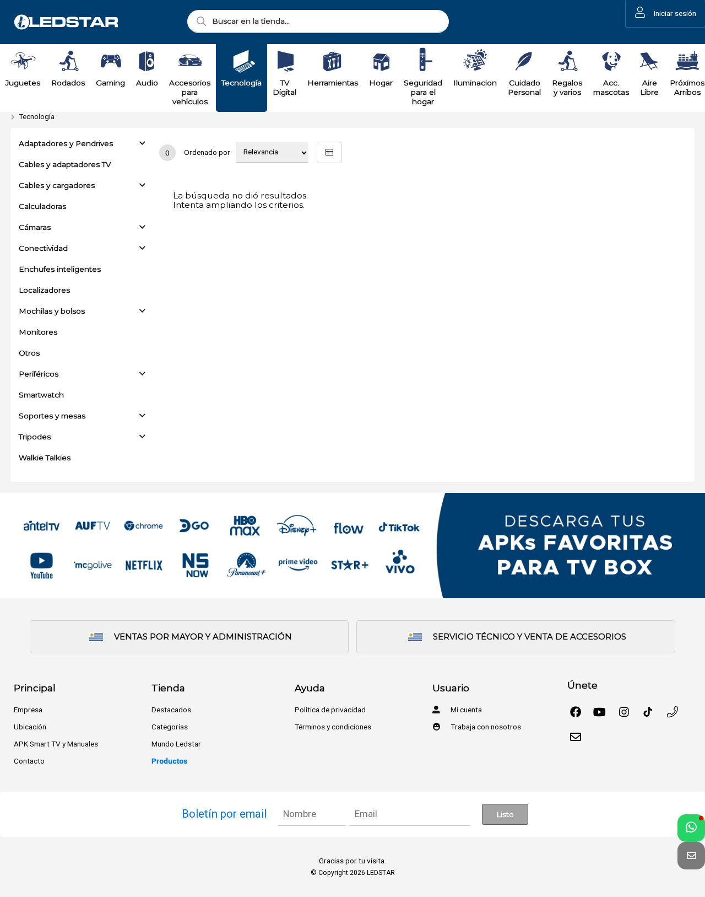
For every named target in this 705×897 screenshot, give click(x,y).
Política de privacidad (330, 709)
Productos (169, 760)
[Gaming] (110, 61)
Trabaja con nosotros (485, 726)
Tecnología (37, 116)
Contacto (29, 760)
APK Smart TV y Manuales (56, 743)
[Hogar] (381, 61)
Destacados (171, 709)
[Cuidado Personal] (524, 61)
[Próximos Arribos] (687, 61)
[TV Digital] (284, 61)
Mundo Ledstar (176, 743)
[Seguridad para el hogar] (423, 61)
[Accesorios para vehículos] (190, 61)
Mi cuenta (465, 709)
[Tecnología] (241, 61)
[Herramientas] (332, 61)
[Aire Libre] (649, 61)
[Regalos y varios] (567, 61)
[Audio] (147, 61)
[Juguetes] (23, 61)
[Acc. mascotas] (611, 61)
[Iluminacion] (475, 61)
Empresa (28, 709)
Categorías (169, 726)
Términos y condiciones (333, 726)
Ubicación (30, 726)
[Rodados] (68, 61)
